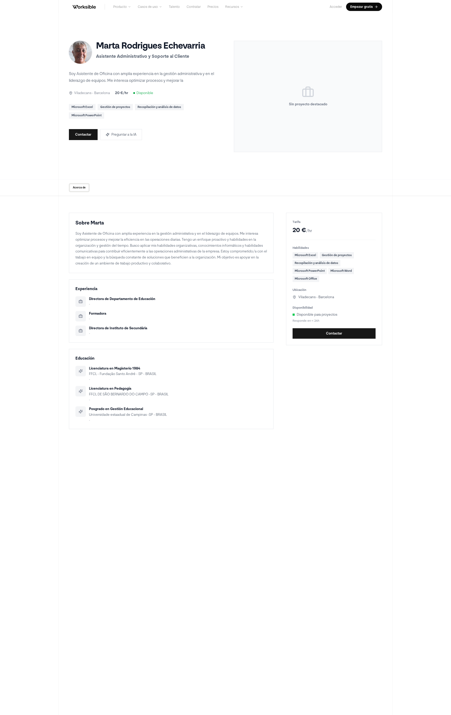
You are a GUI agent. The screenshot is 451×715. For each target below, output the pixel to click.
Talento (174, 7)
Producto (120, 7)
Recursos (232, 7)
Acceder (336, 7)
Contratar (194, 7)
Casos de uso (148, 7)
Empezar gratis (361, 7)
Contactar (83, 134)
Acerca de (79, 187)
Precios (212, 7)
